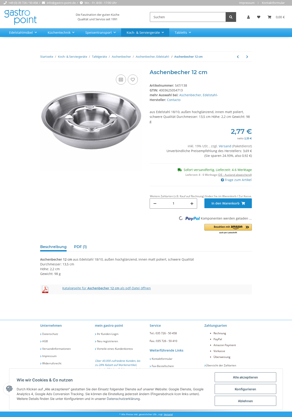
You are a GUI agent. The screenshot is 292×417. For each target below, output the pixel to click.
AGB (45, 341)
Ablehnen (245, 401)
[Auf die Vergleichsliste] (121, 80)
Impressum (247, 3)
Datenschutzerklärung (123, 399)
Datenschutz (50, 334)
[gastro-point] (21, 17)
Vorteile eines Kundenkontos (114, 349)
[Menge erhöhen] (192, 203)
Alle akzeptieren (245, 377)
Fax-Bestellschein (162, 366)
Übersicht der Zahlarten (221, 365)
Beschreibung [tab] (53, 247)
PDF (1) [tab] (80, 247)
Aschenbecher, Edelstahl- (198, 95)
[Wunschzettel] (258, 17)
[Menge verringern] (155, 203)
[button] (248, 17)
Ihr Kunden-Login (107, 334)
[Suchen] (231, 17)
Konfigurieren (245, 389)
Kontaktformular (273, 3)
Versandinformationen (56, 349)
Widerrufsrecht (51, 363)
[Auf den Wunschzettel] (133, 80)
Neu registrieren (107, 341)
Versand (225, 146)
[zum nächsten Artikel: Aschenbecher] (247, 57)
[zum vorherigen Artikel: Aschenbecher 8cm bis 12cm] (237, 57)
